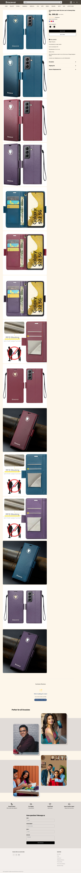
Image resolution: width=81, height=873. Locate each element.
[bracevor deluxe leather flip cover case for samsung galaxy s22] (25, 32)
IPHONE (18, 6)
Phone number (29, 823)
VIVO (38, 6)
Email (27, 829)
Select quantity (52, 24)
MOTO (59, 6)
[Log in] (74, 2)
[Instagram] (16, 855)
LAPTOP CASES (70, 6)
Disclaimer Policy (60, 865)
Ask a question (53, 39)
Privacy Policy (59, 861)
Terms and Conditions (61, 863)
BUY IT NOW (62, 34)
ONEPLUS (32, 6)
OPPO (42, 6)
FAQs (58, 856)
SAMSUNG (24, 6)
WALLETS (12, 6)
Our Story (59, 854)
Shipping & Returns (60, 859)
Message (28, 834)
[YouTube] (19, 855)
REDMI (47, 6)
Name (27, 818)
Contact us (59, 858)
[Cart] (77, 2)
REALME (53, 6)
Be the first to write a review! (40, 699)
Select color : (53, 19)
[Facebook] (13, 855)
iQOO (64, 6)
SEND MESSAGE (41, 842)
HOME (6, 6)
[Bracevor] (11, 2)
